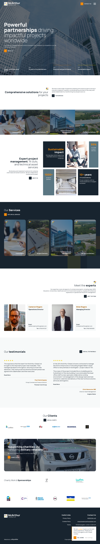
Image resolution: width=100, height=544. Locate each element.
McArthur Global (12, 4)
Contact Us (87, 4)
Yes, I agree (80, 537)
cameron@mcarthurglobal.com (37, 325)
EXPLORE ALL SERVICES (14, 214)
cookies (80, 529)
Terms (69, 525)
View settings (89, 537)
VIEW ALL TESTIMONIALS (89, 351)
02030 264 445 (91, 518)
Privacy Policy (67, 518)
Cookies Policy (66, 521)
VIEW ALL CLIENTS (52, 420)
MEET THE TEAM (91, 296)
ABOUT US (10, 51)
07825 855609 (89, 328)
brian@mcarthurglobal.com (84, 325)
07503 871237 (42, 328)
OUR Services (59, 95)
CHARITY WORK (15, 457)
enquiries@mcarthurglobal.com (87, 521)
